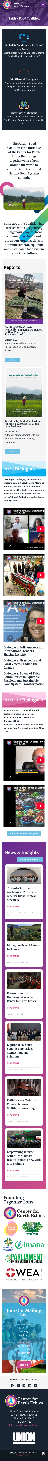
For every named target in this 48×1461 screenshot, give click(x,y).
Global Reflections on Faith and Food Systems (24, 47)
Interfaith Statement (24, 113)
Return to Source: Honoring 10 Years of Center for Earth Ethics (21, 997)
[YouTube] (35, 1385)
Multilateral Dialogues (24, 79)
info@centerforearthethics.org (24, 1425)
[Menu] (43, 4)
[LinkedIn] (29, 1385)
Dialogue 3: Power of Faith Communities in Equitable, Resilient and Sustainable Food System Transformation (24, 679)
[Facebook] (12, 1385)
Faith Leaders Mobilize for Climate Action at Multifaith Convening (24, 1104)
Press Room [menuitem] (32, 1380)
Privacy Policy (22, 1455)
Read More (13, 906)
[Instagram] (23, 1385)
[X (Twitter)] (18, 1385)
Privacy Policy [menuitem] (17, 1380)
